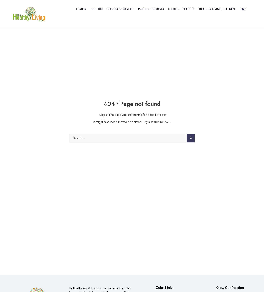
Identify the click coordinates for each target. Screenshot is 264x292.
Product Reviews (151, 9)
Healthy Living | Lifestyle (218, 9)
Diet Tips (97, 9)
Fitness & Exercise (120, 9)
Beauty (81, 9)
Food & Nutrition (181, 9)
